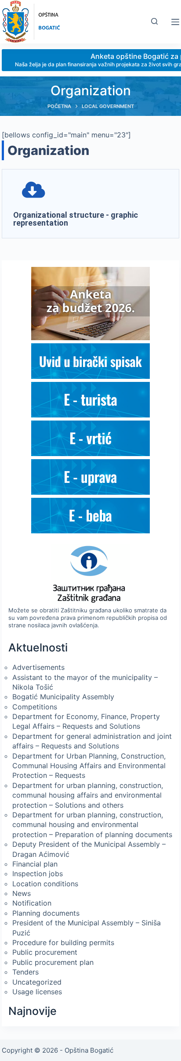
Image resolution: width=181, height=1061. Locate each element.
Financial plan (35, 864)
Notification (31, 903)
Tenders (25, 971)
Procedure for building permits (63, 942)
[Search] (154, 21)
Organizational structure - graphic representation (75, 218)
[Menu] (175, 22)
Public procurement (44, 952)
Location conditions (45, 883)
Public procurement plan (53, 962)
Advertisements (38, 667)
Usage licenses (37, 991)
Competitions (34, 706)
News (21, 893)
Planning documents (46, 913)
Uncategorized (37, 982)
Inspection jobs (37, 873)
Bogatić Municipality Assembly (63, 696)
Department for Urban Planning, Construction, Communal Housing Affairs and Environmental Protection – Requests (89, 766)
